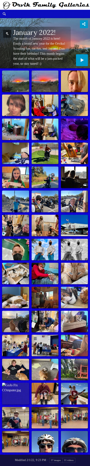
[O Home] (45, 5)
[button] (5, 461)
